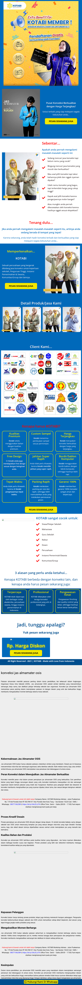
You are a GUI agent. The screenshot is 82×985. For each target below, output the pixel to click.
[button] (3, 320)
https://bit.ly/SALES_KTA (31, 804)
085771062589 (15, 804)
